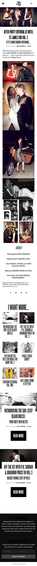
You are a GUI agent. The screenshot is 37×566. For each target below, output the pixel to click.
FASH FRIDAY (13, 284)
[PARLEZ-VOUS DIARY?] (27, 347)
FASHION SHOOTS (8, 286)
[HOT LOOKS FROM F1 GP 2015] (27, 372)
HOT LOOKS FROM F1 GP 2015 (27, 382)
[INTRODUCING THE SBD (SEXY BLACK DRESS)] (10, 318)
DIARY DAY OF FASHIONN (13, 283)
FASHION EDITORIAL (23, 284)
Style (29, 46)
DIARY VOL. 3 (25, 283)
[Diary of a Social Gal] (18, 4)
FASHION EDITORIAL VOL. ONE (10, 384)
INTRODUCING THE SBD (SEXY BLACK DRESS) (10, 330)
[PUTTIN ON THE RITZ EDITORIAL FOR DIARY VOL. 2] (10, 347)
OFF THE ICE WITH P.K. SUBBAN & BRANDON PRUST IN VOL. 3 (27, 332)
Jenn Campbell (21, 46)
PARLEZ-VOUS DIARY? (27, 358)
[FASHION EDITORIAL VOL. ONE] (10, 373)
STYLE (15, 286)
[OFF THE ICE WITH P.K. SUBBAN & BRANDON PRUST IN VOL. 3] (27, 318)
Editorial (6, 284)
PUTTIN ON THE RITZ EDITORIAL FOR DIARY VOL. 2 (10, 359)
